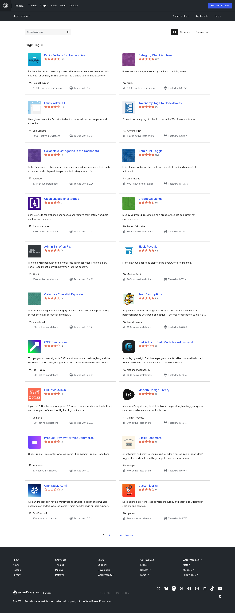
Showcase (60, 559)
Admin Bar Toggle (150, 151)
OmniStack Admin (56, 485)
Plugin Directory (21, 16)
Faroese (47, 593)
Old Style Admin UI (56, 390)
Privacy (17, 574)
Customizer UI (148, 485)
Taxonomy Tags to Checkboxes (160, 103)
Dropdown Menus (150, 198)
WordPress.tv (106, 574)
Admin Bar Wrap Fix (57, 246)
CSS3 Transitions (55, 342)
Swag (144, 574)
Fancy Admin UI (54, 103)
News (16, 564)
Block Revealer (148, 246)
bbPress (188, 570)
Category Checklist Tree (155, 55)
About (16, 559)
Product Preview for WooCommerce (69, 437)
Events (144, 564)
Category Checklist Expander (64, 294)
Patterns (59, 574)
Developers (104, 570)
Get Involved (147, 559)
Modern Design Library (153, 390)
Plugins (59, 570)
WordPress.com (192, 559)
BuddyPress (190, 574)
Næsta (129, 535)
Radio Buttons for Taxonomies (64, 55)
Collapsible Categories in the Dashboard (71, 151)
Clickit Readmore (150, 437)
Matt (186, 564)
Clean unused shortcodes (61, 198)
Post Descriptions (150, 294)
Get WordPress (220, 5)
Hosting (17, 570)
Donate (145, 570)
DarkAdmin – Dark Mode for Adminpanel (165, 342)
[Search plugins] (68, 32)
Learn (101, 559)
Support (102, 564)
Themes (59, 564)
